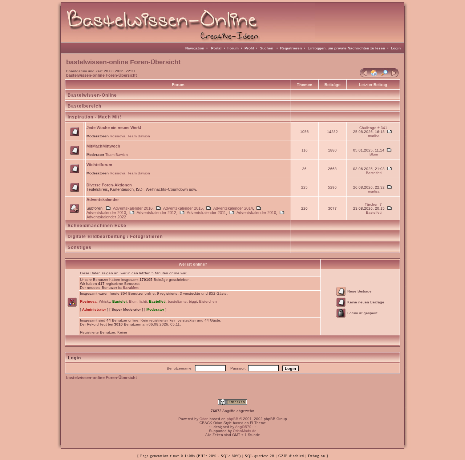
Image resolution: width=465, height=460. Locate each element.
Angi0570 (243, 427)
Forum (233, 48)
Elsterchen (208, 301)
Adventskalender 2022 (106, 217)
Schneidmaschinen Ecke (97, 225)
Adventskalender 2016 (133, 208)
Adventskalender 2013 (106, 212)
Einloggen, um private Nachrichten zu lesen (346, 48)
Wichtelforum (99, 164)
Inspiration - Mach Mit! (94, 117)
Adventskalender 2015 (183, 208)
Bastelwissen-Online (92, 95)
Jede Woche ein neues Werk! (113, 127)
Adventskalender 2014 (233, 208)
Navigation (194, 48)
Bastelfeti (373, 173)
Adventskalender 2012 (156, 212)
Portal (216, 48)
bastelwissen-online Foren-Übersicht (101, 75)
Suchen (266, 48)
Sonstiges (80, 247)
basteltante (177, 301)
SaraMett (130, 288)
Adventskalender (102, 199)
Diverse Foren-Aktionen (109, 185)
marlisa (374, 136)
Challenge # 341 (373, 128)
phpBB (232, 419)
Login (396, 48)
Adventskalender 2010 (256, 212)
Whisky (104, 301)
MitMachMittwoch (103, 146)
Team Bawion (139, 136)
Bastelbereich (84, 106)
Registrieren (291, 48)
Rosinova (117, 136)
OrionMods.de (244, 431)
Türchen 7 (373, 204)
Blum (373, 154)
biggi (193, 301)
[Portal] (364, 75)
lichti (143, 301)
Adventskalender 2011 (206, 212)
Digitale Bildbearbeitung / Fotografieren (115, 236)
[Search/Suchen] (384, 75)
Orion (204, 419)
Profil (249, 48)
